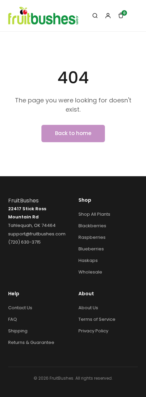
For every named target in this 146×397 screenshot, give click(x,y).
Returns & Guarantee (31, 342)
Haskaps (88, 260)
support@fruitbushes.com (37, 234)
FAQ (12, 319)
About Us (88, 307)
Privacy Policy (93, 331)
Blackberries (92, 225)
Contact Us (20, 307)
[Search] (95, 15)
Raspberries (92, 237)
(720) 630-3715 (24, 242)
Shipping (18, 331)
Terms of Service (96, 319)
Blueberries (91, 249)
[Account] (108, 15)
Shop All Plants (94, 214)
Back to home (73, 133)
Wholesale (90, 272)
